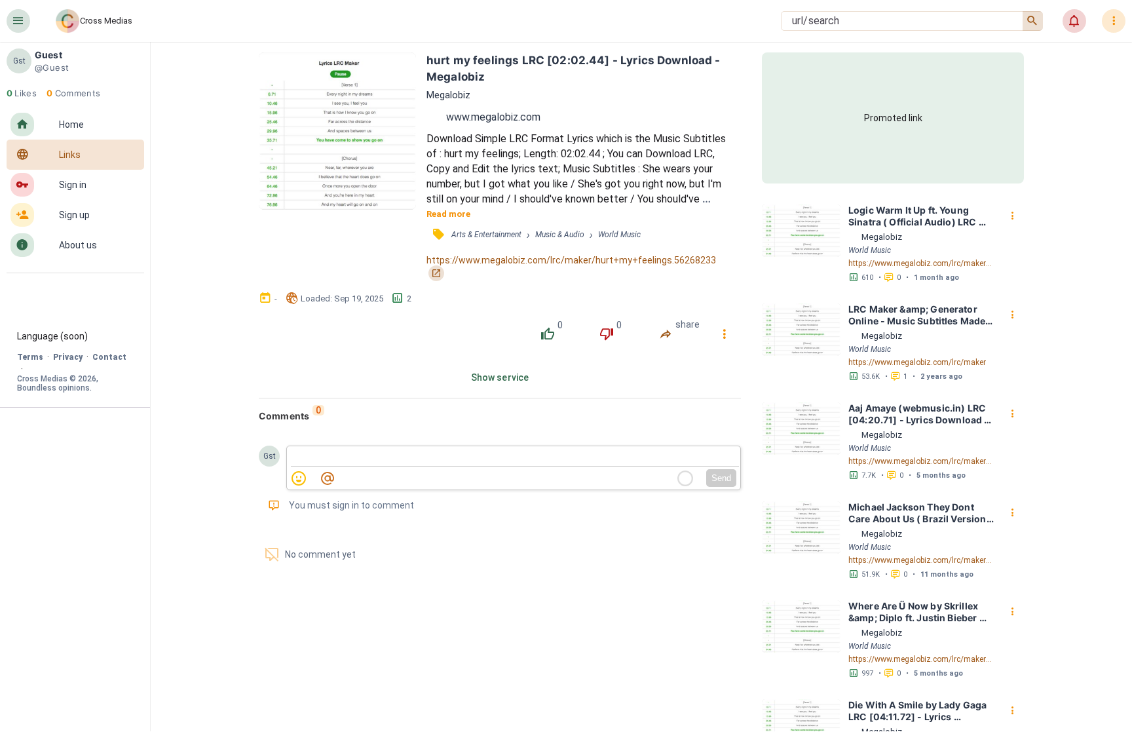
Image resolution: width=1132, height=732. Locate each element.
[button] (18, 21)
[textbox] (515, 457)
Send (721, 478)
